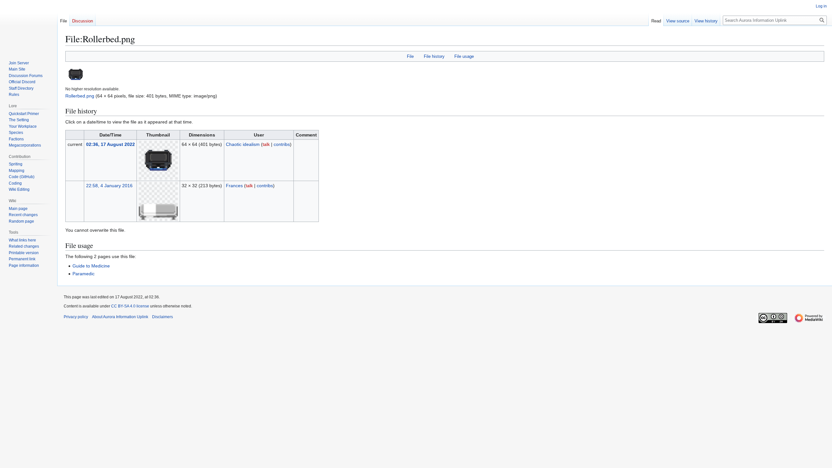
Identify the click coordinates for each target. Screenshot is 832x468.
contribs (282, 144)
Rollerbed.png (79, 95)
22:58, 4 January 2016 (109, 185)
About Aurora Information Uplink (120, 317)
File (410, 56)
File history (434, 56)
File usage (464, 56)
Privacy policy (76, 317)
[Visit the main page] (29, 26)
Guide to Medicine (91, 265)
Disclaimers (162, 317)
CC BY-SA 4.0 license (130, 306)
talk (266, 144)
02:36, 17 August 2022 (110, 144)
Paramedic (83, 273)
